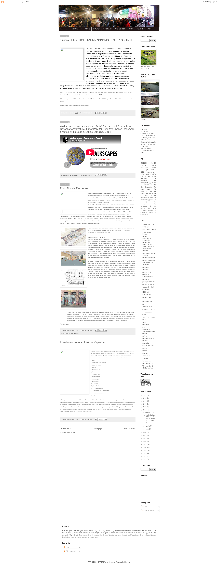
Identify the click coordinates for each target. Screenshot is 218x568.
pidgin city (67, 333)
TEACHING (141, 29)
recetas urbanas (148, 345)
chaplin (143, 212)
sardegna (143, 204)
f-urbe (144, 322)
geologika (145, 325)
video (153, 170)
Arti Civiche (146, 140)
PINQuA (108, 200)
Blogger (127, 562)
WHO (150, 29)
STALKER (96, 29)
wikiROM (145, 289)
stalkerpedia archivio (146, 250)
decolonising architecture (146, 273)
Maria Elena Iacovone (122, 98)
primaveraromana (148, 260)
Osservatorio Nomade (146, 233)
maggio (147, 426)
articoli (143, 165)
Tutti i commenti (149, 511)
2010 (145, 459)
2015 (145, 444)
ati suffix (145, 270)
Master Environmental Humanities (147, 238)
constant (150, 202)
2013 (145, 450)
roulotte (145, 353)
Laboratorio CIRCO (149, 229)
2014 (145, 447)
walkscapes (148, 185)
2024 (145, 401)
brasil (142, 191)
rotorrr (144, 351)
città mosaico (146, 295)
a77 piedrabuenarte (147, 301)
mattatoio (152, 193)
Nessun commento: (86, 113)
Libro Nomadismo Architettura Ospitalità (82, 342)
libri (151, 191)
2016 (145, 441)
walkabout (143, 214)
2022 (145, 407)
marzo (147, 429)
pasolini (151, 212)
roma (154, 183)
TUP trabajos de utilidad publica (148, 367)
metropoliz (144, 183)
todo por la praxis (148, 363)
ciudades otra (147, 312)
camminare (151, 172)
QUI (100, 95)
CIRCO (131, 29)
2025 (145, 398)
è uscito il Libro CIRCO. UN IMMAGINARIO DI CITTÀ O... (149, 418)
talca (152, 200)
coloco (144, 314)
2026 (145, 395)
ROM (142, 150)
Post (145, 507)
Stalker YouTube (148, 224)
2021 (145, 410)
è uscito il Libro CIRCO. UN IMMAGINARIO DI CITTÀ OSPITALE (96, 40)
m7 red (144, 336)
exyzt (144, 320)
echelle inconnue (148, 284)
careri (144, 162)
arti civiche (152, 176)
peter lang (145, 267)
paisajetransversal (148, 282)
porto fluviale (74, 333)
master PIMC (146, 297)
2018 (145, 436)
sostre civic (146, 356)
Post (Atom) (71, 432)
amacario (150, 210)
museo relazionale (148, 258)
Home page (64, 29)
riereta (144, 348)
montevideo (144, 200)
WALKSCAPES (120, 29)
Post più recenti (66, 429)
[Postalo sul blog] (98, 113)
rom (142, 176)
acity (144, 304)
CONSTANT (107, 29)
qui (128, 353)
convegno (144, 197)
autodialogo (144, 206)
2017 (145, 438)
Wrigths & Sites (147, 277)
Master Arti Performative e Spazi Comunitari (148, 244)
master (143, 193)
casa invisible (147, 307)
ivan (143, 327)
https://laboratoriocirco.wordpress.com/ (79, 105)
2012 (145, 453)
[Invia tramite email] (96, 113)
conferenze (145, 167)
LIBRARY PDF (76, 29)
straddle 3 (145, 358)
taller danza (146, 361)
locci (151, 197)
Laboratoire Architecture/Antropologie (149, 331)
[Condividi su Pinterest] (106, 113)
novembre (148, 412)
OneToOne (148, 178)
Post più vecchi (129, 429)
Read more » (64, 324)
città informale (146, 187)
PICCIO (87, 29)
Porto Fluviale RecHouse (74, 188)
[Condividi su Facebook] (103, 113)
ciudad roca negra (148, 309)
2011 (145, 456)
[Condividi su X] (101, 113)
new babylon (146, 535)
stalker (148, 174)
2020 (145, 432)
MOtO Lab (145, 292)
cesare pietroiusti (148, 287)
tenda (142, 202)
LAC (142, 170)
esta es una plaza (148, 317)
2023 (145, 404)
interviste (144, 181)
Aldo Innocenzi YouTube (147, 263)
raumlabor (145, 343)
